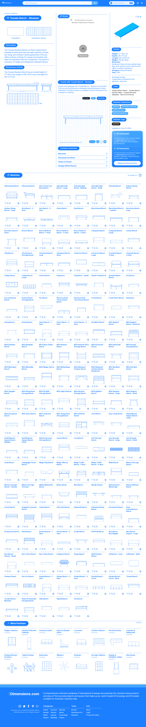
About (88, 710)
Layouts (53, 715)
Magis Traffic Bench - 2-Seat (97, 463)
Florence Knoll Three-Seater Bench (62, 300)
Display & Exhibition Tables (115, 656)
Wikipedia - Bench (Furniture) (123, 95)
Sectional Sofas (115, 630)
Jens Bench (96, 414)
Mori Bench (78, 485)
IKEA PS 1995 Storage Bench (45, 392)
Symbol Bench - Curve (97, 577)
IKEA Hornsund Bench (97, 346)
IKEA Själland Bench (96, 392)
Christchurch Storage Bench (27, 254)
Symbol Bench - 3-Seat (81, 577)
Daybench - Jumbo (81, 275)
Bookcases (43, 655)
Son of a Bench (28, 576)
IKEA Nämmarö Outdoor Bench (80, 368)
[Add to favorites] (136, 17)
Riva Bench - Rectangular (113, 533)
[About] (138, 3)
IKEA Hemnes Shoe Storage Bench (81, 346)
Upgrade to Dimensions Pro (127, 163)
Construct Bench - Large (98, 254)
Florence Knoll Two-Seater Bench (81, 299)
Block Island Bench (98, 208)
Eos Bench (130, 275)
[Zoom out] (90, 141)
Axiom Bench (62, 208)
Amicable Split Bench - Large (62, 187)
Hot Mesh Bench (97, 322)
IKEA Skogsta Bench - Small (131, 392)
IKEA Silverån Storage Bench (80, 392)
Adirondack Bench (11, 186)
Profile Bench (79, 532)
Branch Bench (27, 231)
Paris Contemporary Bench (132, 509)
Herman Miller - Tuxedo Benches (124, 93)
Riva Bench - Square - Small (10, 555)
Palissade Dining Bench (97, 508)
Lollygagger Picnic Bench (29, 463)
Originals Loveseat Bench (29, 508)
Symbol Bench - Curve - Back (115, 577)
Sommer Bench (10, 576)
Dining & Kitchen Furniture (10, 656)
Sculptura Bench (63, 554)
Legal (88, 712)
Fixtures (53, 712)
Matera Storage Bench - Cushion (10, 486)
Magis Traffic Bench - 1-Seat (79, 463)
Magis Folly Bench (46, 462)
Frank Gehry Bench (116, 298)
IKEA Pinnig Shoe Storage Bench (28, 392)
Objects (46, 717)
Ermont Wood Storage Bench (27, 299)
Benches (14, 13)
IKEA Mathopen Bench (10, 368)
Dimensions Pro (76, 712)
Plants (45, 715)
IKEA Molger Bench (46, 367)
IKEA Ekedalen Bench (27, 346)
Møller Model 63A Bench (46, 486)
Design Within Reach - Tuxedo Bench (126, 90)
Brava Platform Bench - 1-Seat (45, 232)
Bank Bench (78, 208)
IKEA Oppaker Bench (9, 392)
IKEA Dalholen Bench (9, 346)
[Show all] (97, 141)
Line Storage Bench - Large (114, 439)
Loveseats (78, 630)
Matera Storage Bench (132, 463)
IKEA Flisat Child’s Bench (46, 346)
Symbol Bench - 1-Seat (46, 577)
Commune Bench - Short (64, 254)
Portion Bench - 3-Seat (64, 533)
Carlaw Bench (131, 231)
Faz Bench (43, 298)
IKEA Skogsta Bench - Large (114, 392)
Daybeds (77, 655)
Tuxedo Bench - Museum (10, 600)
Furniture (7, 13)
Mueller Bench (97, 485)
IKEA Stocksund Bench (10, 415)
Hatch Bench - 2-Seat (63, 323)
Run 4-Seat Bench (46, 554)
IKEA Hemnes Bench (62, 346)
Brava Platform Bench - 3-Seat (80, 232)
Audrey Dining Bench (131, 187)
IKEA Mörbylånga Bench (63, 368)
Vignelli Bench (62, 599)
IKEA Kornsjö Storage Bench (132, 346)
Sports (61, 712)
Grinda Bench (27, 322)
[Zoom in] (94, 141)
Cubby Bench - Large (27, 276)
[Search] (95, 3)
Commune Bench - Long (46, 254)
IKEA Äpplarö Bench (114, 323)
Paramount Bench (116, 507)
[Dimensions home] (6, 3)
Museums (116, 124)
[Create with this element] (140, 17)
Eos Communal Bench (10, 299)
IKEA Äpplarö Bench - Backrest (133, 323)
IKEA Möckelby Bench (27, 368)
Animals (46, 712)
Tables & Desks (28, 655)
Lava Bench (78, 438)
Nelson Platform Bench (132, 486)
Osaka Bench (44, 507)
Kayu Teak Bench (115, 414)
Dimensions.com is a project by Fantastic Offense (25, 710)
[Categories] (142, 3)
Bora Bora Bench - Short (11, 232)
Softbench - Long (115, 554)
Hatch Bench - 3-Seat (80, 323)
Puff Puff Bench (97, 532)
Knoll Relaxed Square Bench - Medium (10, 440)
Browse (74, 710)
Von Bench (78, 599)
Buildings (54, 717)
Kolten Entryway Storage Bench (45, 439)
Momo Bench (62, 485)
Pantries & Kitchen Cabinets (29, 631)
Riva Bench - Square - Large (132, 533)
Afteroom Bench (28, 186)
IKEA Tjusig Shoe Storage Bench (63, 415)
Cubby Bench (9, 275)
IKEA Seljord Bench (64, 391)
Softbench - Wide (133, 554)
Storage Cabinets (98, 655)
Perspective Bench (11, 532)
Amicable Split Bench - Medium (80, 187)
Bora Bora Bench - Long (133, 209)
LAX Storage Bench (96, 439)
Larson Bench (62, 438)
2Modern (60, 655)
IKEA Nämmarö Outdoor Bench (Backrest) (97, 369)
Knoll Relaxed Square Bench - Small (28, 440)
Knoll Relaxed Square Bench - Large (132, 416)
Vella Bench (43, 599)
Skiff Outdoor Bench (96, 555)
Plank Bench (26, 532)
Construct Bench (80, 253)
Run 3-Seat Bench (29, 554)
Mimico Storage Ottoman (28, 486)
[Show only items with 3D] (140, 175)
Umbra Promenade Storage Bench (29, 600)
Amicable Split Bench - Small (96, 187)
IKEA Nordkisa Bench (114, 368)
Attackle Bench (115, 186)
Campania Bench (98, 231)
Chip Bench (8, 253)
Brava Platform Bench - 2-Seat (62, 232)
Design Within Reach (120, 113)
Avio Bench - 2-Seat (28, 209)
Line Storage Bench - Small (131, 439)
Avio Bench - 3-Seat (45, 209)
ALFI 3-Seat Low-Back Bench (46, 187)
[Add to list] (138, 17)
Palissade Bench (80, 507)
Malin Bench (113, 462)
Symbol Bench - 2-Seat (64, 577)
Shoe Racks (130, 655)
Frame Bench (96, 298)
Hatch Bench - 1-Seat (45, 323)
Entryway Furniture (129, 107)
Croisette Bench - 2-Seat (116, 254)
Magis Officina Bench (62, 463)
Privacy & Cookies (92, 715)
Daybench (61, 275)
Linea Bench (9, 462)
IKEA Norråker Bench (131, 368)
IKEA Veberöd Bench (79, 415)
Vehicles (62, 710)
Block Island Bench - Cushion (116, 209)
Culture (61, 717)
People (45, 710)
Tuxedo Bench (132, 576)
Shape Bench (79, 554)
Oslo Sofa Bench (63, 507)
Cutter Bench (44, 275)
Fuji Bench (130, 298)
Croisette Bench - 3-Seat (133, 254)
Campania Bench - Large (116, 232)
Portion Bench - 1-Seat (46, 533)
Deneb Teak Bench (98, 275)
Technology (63, 715)
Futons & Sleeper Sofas (63, 631)
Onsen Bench (9, 507)
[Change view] (104, 141)
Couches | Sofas (45, 630)
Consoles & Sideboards (130, 631)
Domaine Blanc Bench (114, 276)
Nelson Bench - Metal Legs (115, 486)
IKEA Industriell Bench (114, 346)
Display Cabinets (10, 630)
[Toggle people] (101, 141)
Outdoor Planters (98, 630)
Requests (74, 715)
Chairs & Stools (118, 110)
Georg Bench (9, 322)
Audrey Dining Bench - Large (9, 209)
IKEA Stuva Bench (29, 414)
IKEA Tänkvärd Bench (45, 415)
